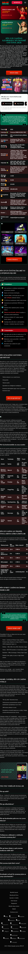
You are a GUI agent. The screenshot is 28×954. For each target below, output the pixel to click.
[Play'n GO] (6, 931)
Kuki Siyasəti (14, 900)
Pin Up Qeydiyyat (14, 398)
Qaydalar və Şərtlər (14, 898)
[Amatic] (6, 938)
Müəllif (14, 909)
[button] (25, 948)
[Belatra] (13, 938)
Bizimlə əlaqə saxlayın (14, 906)
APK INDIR (4, 777)
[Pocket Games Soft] (14, 942)
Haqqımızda (14, 903)
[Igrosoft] (23, 927)
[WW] (18, 920)
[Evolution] (15, 931)
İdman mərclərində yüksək (12, 312)
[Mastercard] (13, 917)
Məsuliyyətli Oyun (14, 895)
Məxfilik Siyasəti (14, 892)
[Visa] (6, 917)
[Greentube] (5, 927)
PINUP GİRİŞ (14, 73)
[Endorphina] (14, 927)
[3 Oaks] (23, 931)
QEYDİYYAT (17, 2)
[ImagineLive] (14, 924)
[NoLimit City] (23, 924)
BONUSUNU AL (7, 15)
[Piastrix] (21, 917)
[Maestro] (11, 920)
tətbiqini (9, 297)
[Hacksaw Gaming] (14, 935)
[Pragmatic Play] (5, 924)
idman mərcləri (14, 628)
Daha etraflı (13, 259)
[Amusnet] (21, 938)
